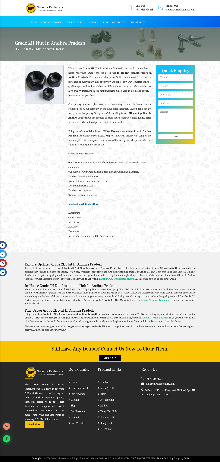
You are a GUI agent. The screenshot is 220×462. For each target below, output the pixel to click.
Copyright (36, 458)
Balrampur (163, 300)
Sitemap (93, 22)
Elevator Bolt (106, 417)
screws (72, 122)
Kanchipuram (106, 278)
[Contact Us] (6, 427)
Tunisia (144, 300)
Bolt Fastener (106, 399)
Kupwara (163, 317)
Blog (105, 22)
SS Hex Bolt (105, 429)
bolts (148, 117)
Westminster (120, 278)
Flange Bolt (105, 423)
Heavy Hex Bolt (108, 411)
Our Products (74, 22)
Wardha (153, 300)
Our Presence (77, 411)
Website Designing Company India (172, 458)
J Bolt (102, 394)
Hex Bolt (104, 382)
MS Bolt (104, 405)
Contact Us (118, 22)
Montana (146, 317)
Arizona (130, 278)
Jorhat (155, 317)
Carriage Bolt (106, 388)
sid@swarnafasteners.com (180, 9)
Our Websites (137, 22)
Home (33, 22)
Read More (34, 424)
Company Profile (51, 22)
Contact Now (110, 357)
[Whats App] (6, 439)
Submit (176, 136)
